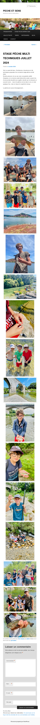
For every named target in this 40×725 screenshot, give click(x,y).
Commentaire (10, 660)
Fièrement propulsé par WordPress (20, 721)
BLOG (33, 35)
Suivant (34, 44)
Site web (8, 702)
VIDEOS (5, 39)
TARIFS (17, 35)
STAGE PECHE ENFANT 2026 (22, 31)
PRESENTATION (7, 31)
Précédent (6, 44)
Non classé (21, 639)
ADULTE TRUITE (7, 35)
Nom (9, 683)
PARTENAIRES (25, 35)
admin (28, 639)
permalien (13, 640)
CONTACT (13, 39)
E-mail (9, 692)
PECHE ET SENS (12, 10)
